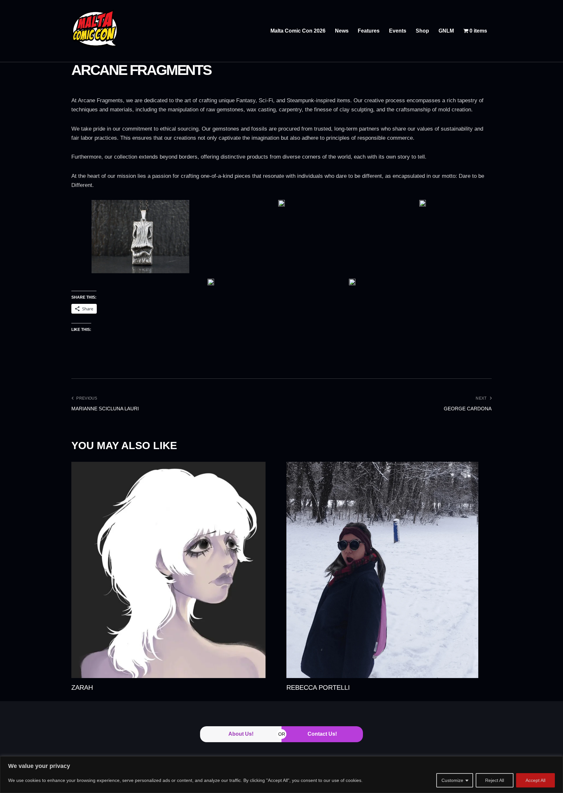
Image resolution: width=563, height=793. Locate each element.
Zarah (82, 687)
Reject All (494, 780)
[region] (281, 774)
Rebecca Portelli (318, 687)
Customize (452, 780)
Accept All (535, 780)
